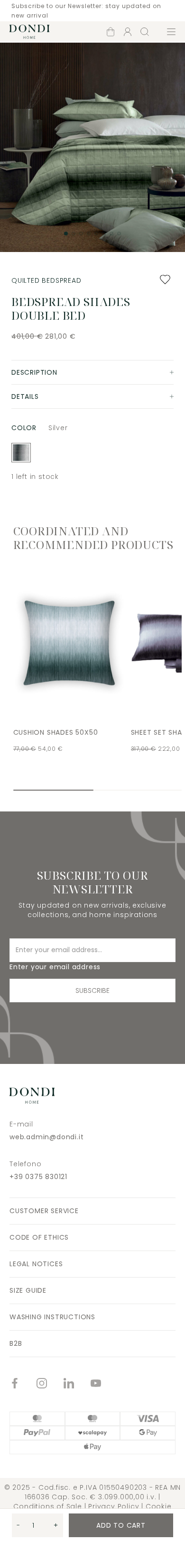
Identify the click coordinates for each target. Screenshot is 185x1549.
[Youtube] (104, 1384)
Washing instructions (52, 1317)
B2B (15, 1343)
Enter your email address (55, 967)
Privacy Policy (113, 1506)
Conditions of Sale (47, 1506)
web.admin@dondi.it (46, 1137)
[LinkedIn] (77, 1384)
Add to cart (121, 1525)
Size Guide (27, 1290)
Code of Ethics (39, 1237)
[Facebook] (23, 1384)
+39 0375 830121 (38, 1176)
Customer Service (44, 1211)
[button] (66, 233)
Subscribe (92, 990)
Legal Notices (36, 1264)
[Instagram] (50, 1384)
